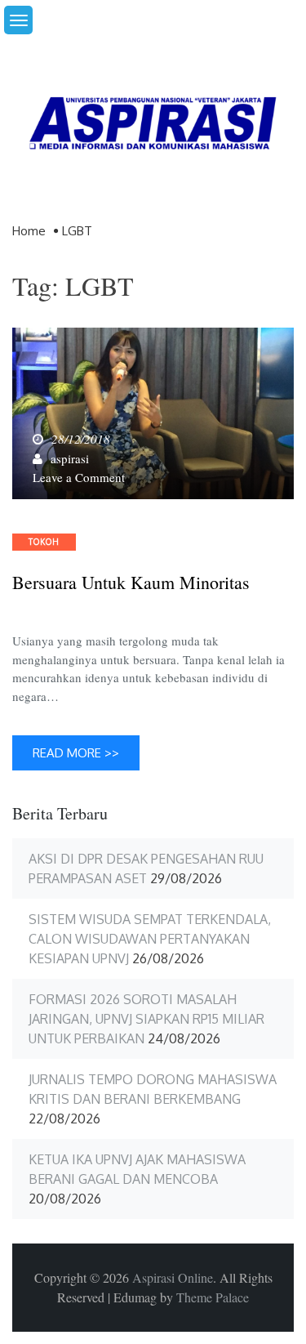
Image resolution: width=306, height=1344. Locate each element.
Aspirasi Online (172, 1277)
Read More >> (76, 753)
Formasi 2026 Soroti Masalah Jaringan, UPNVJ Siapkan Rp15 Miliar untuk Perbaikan (146, 1019)
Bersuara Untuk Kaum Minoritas (131, 582)
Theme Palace (212, 1297)
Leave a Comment (79, 477)
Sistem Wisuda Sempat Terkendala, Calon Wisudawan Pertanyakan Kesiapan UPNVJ (150, 939)
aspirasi (70, 458)
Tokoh (44, 542)
